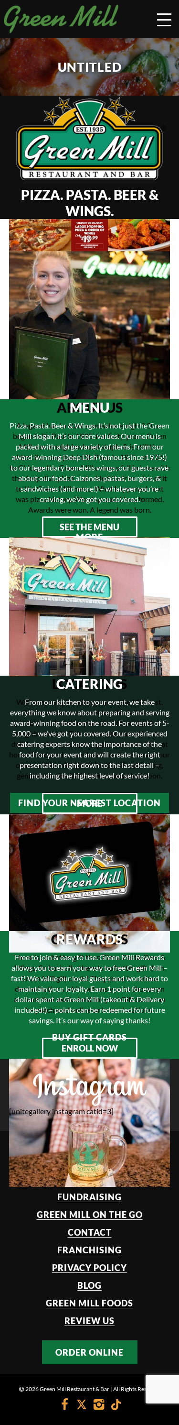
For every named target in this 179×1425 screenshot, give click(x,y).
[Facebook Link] (64, 1405)
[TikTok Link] (113, 1405)
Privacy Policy (89, 1267)
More (89, 803)
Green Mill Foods (89, 1303)
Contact (90, 1232)
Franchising (89, 1250)
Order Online (89, 1352)
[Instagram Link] (99, 1405)
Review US (89, 1320)
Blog (89, 1285)
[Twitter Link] (81, 1405)
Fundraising (89, 1197)
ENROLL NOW (90, 1048)
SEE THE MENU (89, 527)
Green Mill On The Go (90, 1214)
